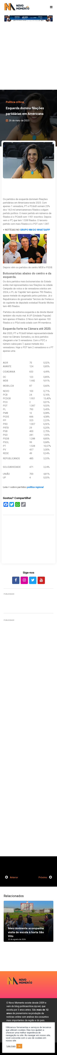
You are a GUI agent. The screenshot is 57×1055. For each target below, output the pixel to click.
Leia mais (11, 1046)
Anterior (13, 877)
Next (49, 924)
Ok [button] (19, 1046)
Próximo (43, 877)
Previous (8, 924)
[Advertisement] (28, 56)
